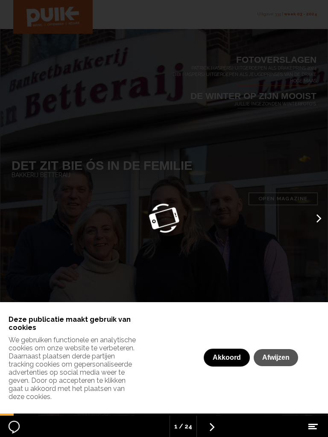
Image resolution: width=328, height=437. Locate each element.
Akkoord (227, 357)
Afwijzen (276, 357)
